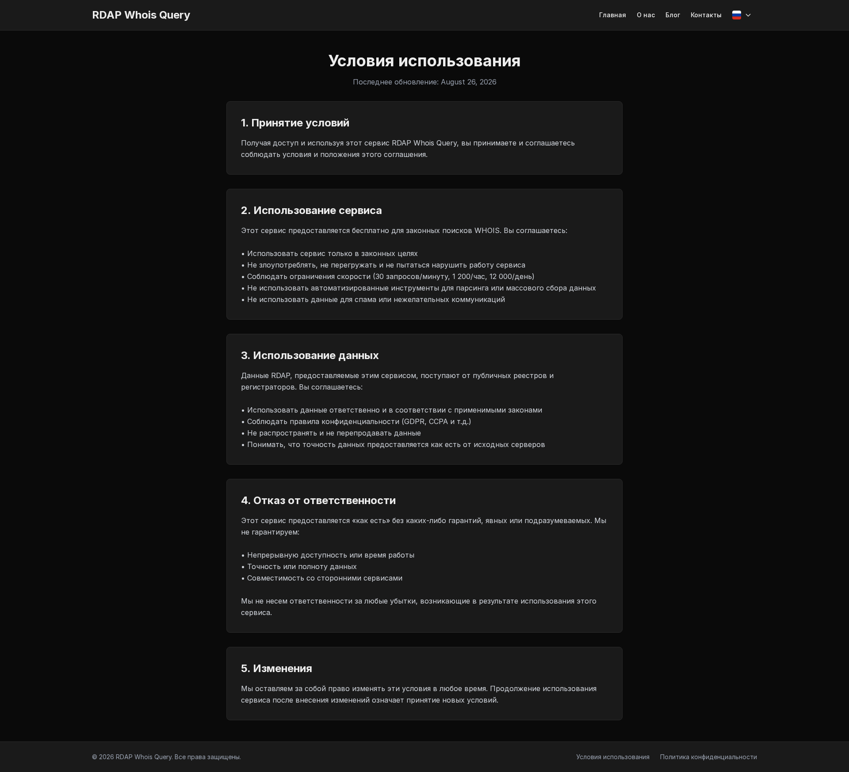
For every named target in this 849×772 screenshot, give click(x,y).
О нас (646, 15)
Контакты (706, 15)
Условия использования (613, 757)
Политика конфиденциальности (708, 757)
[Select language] (742, 15)
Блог (672, 15)
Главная (612, 15)
